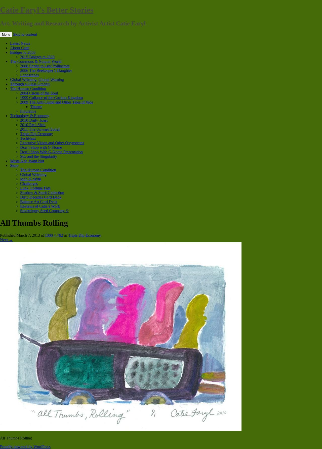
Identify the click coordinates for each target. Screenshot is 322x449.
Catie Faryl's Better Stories (46, 9)
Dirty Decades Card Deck (40, 197)
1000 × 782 (54, 235)
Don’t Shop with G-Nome (41, 147)
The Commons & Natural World (35, 61)
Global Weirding (33, 174)
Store (14, 165)
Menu (6, 34)
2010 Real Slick (33, 125)
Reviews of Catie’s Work (40, 206)
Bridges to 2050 (22, 52)
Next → (6, 240)
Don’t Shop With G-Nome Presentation (51, 152)
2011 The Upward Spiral (40, 129)
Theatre (36, 107)
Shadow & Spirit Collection (42, 192)
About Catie (19, 48)
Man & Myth (30, 179)
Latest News (20, 43)
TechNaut (28, 138)
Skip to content (25, 34)
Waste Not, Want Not (27, 161)
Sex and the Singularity (38, 156)
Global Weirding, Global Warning (37, 79)
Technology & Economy (29, 116)
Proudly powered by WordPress (25, 446)
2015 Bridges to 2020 (37, 57)
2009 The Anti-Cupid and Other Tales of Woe (56, 102)
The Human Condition (28, 88)
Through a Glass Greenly (30, 84)
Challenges (29, 183)
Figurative (28, 111)
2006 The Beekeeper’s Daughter (46, 70)
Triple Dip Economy (36, 134)
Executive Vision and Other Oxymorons (52, 143)
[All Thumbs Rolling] (121, 429)
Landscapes (29, 75)
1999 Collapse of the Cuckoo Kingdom (51, 97)
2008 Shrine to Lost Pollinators (44, 66)
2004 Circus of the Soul (39, 93)
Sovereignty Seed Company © (44, 211)
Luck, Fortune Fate (35, 188)
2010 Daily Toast (34, 120)
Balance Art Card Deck (38, 201)
